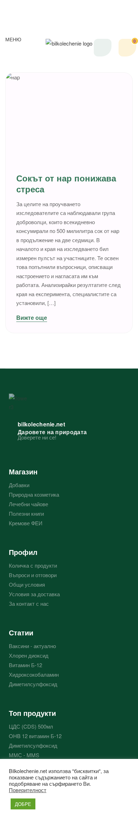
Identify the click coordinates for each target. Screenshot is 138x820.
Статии (21, 632)
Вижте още (31, 317)
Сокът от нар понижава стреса (66, 183)
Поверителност (27, 790)
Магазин (23, 471)
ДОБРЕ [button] (23, 804)
